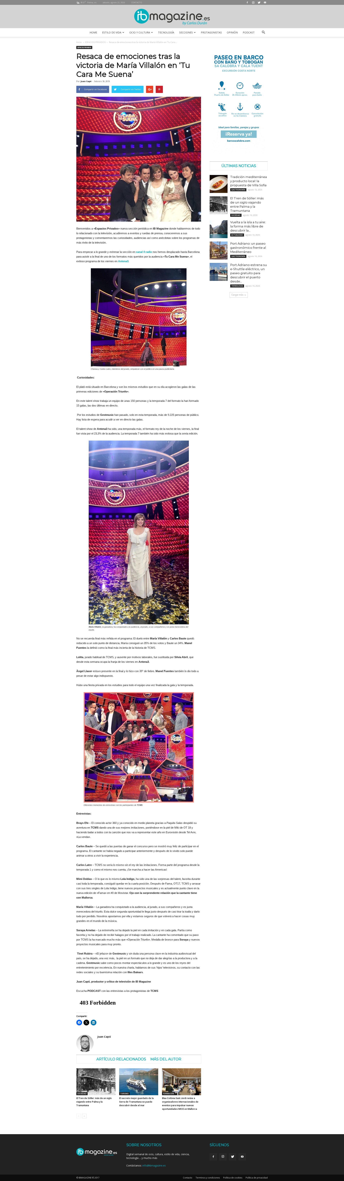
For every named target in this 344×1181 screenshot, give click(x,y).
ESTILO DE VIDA (111, 32)
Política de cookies (232, 1177)
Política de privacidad (257, 1177)
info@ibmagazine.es (154, 1165)
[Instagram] (253, 2)
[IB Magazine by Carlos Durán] (172, 16)
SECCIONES (186, 32)
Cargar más (237, 294)
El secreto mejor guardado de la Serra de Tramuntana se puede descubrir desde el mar (136, 1102)
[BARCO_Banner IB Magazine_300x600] (239, 152)
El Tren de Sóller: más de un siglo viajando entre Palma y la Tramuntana (94, 1102)
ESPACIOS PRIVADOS (95, 42)
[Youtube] (265, 2)
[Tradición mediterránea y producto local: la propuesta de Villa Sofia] (219, 184)
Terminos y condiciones (208, 1177)
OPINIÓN (232, 32)
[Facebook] (247, 2)
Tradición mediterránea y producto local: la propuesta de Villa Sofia (248, 181)
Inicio (79, 42)
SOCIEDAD (82, 1093)
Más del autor (165, 1059)
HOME (93, 32)
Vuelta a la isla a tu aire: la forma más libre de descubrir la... (248, 226)
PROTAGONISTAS (211, 32)
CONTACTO (136, 2)
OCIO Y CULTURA (139, 32)
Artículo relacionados (121, 1059)
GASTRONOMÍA (238, 189)
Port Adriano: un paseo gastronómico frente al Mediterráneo (248, 248)
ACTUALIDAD (237, 235)
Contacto (187, 1177)
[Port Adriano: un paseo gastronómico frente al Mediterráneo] (219, 250)
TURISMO (124, 1093)
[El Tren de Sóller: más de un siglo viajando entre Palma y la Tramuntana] (95, 1081)
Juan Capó (86, 81)
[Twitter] (259, 2)
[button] (263, 32)
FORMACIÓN (168, 1093)
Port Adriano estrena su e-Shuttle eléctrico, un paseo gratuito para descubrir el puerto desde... (248, 273)
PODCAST (249, 32)
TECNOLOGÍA (166, 32)
